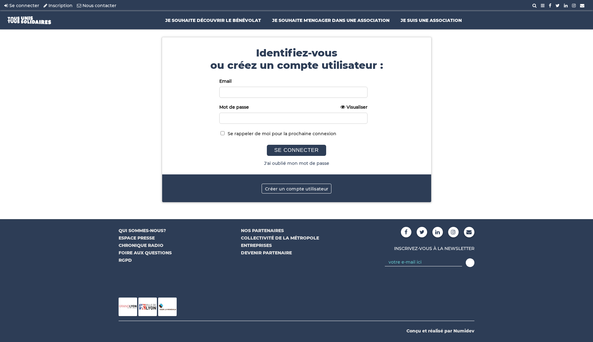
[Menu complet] (543, 5)
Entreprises (256, 245)
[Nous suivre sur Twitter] (558, 5)
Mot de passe (293, 107)
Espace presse (137, 238)
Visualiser (357, 107)
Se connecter (23, 5)
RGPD (125, 260)
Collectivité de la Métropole (280, 238)
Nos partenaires (262, 230)
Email (225, 81)
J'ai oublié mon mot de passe (296, 163)
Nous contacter (98, 5)
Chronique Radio (141, 245)
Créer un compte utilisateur (296, 189)
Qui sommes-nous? (142, 230)
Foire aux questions (145, 253)
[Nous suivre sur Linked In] (566, 5)
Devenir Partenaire (266, 253)
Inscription (60, 5)
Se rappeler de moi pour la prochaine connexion (282, 133)
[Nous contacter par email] (582, 5)
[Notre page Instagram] (574, 5)
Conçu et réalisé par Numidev (440, 331)
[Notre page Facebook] (550, 5)
